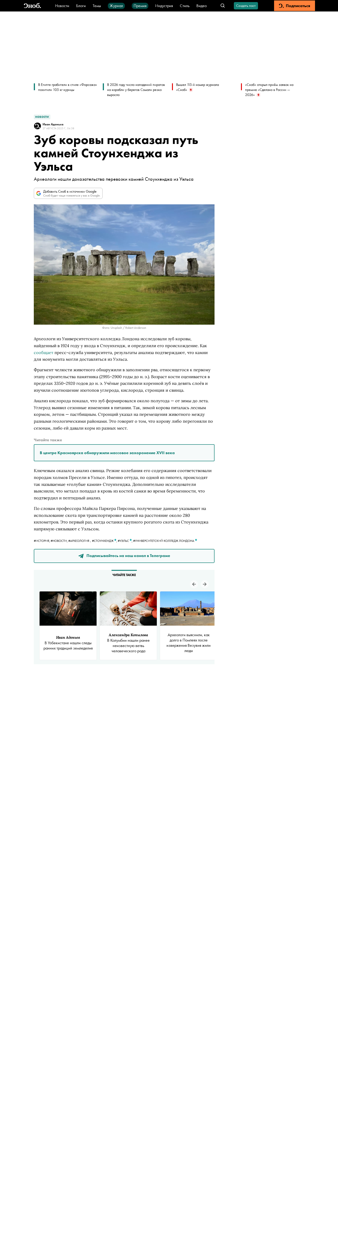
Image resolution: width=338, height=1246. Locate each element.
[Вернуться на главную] (32, 6)
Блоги (81, 5)
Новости (62, 5)
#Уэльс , (125, 541)
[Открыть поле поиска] (223, 6)
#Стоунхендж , (105, 541)
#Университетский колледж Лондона (164, 541)
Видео (201, 5)
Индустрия (164, 5)
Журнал (116, 5)
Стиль (184, 5)
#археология (78, 541)
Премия (140, 5)
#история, (42, 541)
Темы (97, 5)
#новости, (59, 541)
